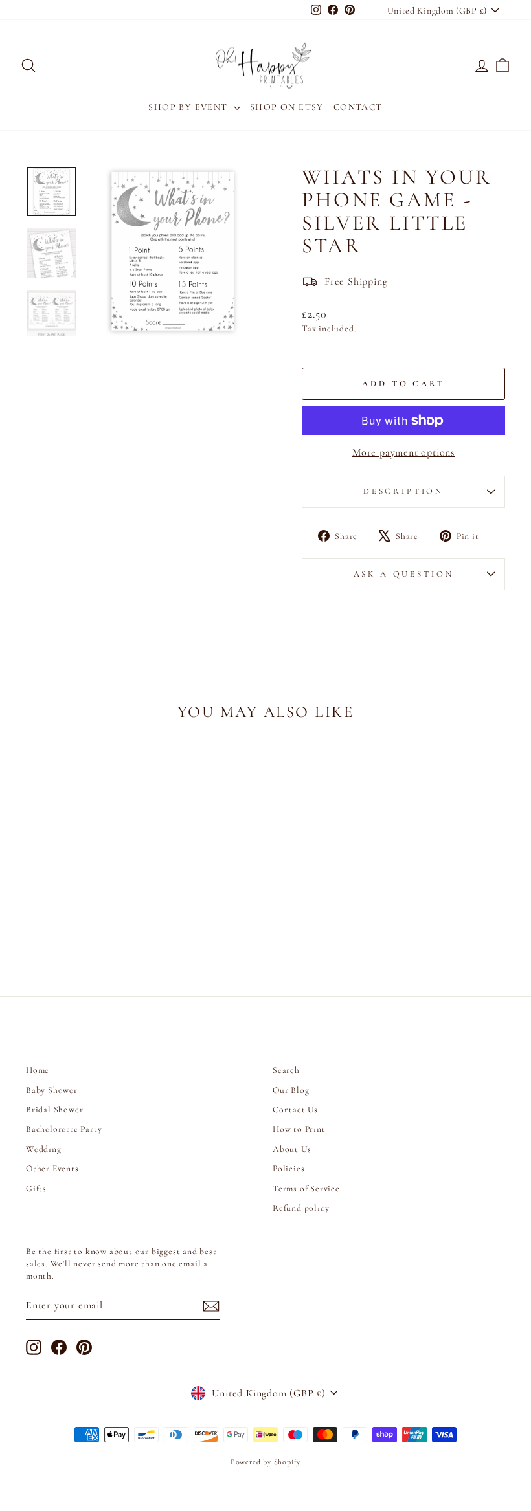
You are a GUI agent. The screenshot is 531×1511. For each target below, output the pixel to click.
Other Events (52, 1168)
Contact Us (295, 1109)
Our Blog (291, 1090)
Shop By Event (189, 107)
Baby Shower (52, 1090)
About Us (292, 1148)
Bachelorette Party (64, 1128)
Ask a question (404, 574)
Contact (358, 107)
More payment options (403, 452)
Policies (288, 1168)
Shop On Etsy (287, 107)
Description (403, 491)
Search (286, 1069)
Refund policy (301, 1207)
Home (37, 1069)
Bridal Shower (54, 1109)
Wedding (44, 1148)
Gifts (36, 1188)
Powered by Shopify (265, 1461)
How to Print (299, 1128)
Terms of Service (306, 1188)
